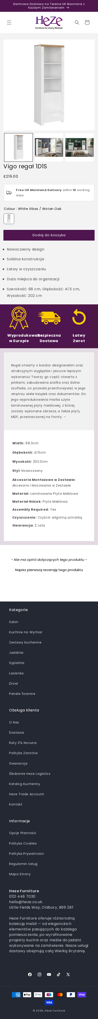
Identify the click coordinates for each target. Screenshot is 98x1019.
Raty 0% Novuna (22, 743)
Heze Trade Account (26, 794)
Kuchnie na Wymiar (25, 632)
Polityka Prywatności (26, 853)
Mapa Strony (20, 874)
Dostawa (16, 732)
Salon (13, 622)
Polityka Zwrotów (23, 753)
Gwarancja (18, 763)
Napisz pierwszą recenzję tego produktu (49, 569)
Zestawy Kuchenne (25, 642)
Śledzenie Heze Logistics (29, 773)
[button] (9, 22)
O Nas (14, 722)
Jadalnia (16, 652)
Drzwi (13, 683)
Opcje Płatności (22, 833)
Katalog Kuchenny (24, 784)
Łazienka (16, 673)
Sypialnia (16, 663)
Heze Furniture (55, 1010)
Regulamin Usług (23, 864)
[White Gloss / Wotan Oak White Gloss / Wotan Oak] (8, 218)
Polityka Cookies (23, 843)
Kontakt (15, 804)
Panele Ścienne (22, 693)
